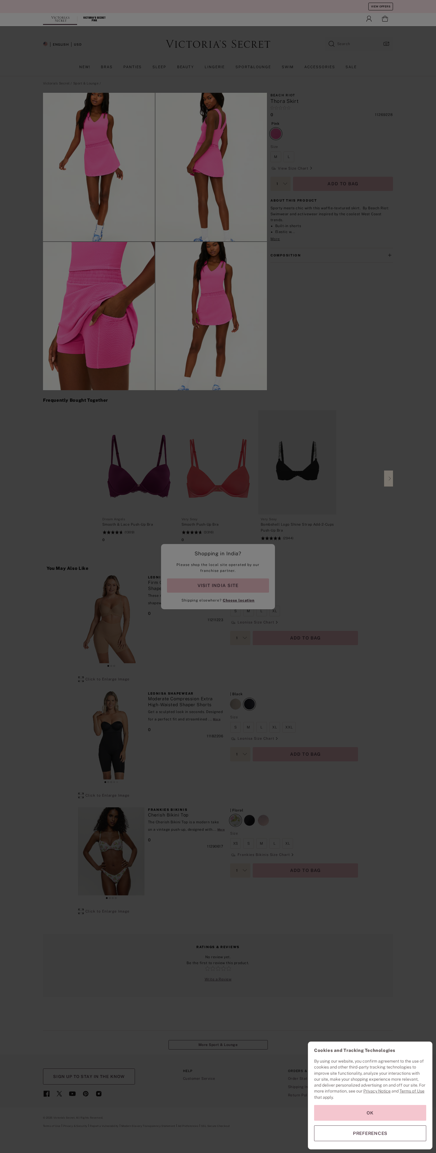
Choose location (238, 600)
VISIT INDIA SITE (218, 585)
